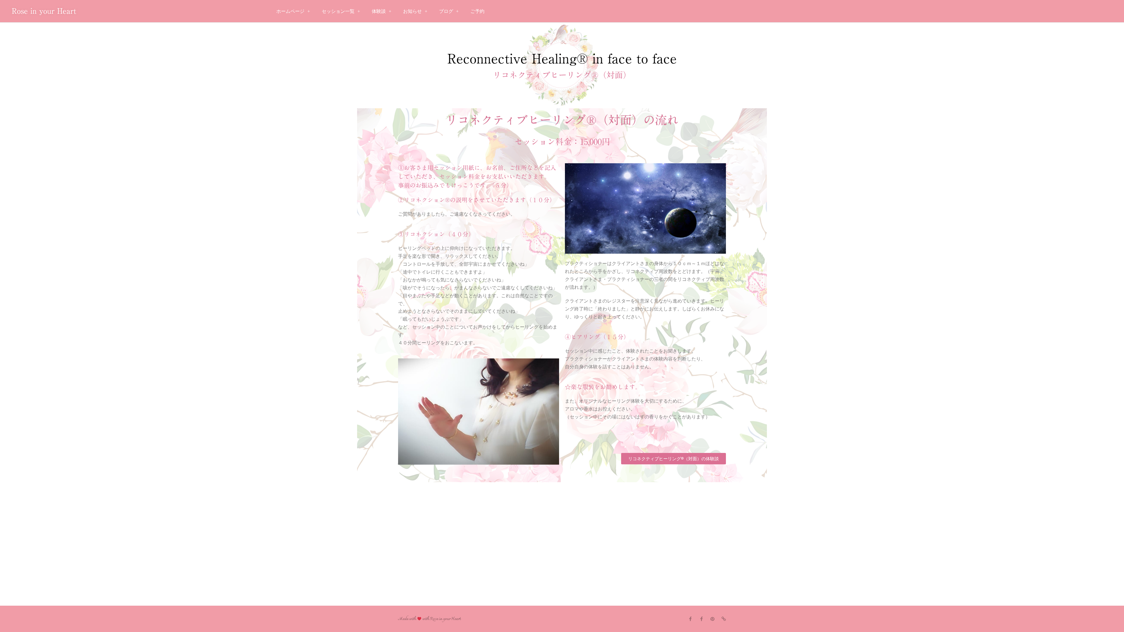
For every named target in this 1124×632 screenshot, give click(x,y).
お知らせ (412, 11)
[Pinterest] (712, 618)
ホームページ (290, 11)
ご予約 (477, 11)
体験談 (379, 11)
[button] (673, 458)
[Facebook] (690, 618)
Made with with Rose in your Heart (429, 619)
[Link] (723, 618)
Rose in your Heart (44, 11)
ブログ (446, 11)
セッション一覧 (338, 11)
